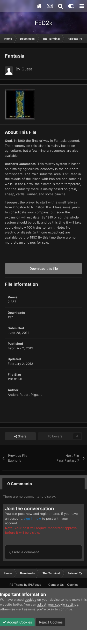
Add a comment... (27, 552)
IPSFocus (34, 584)
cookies (30, 599)
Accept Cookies (19, 622)
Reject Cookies (50, 622)
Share (22, 436)
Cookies (72, 584)
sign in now (32, 518)
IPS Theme (16, 584)
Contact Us (56, 584)
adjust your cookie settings (57, 604)
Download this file (43, 268)
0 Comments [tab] (19, 483)
